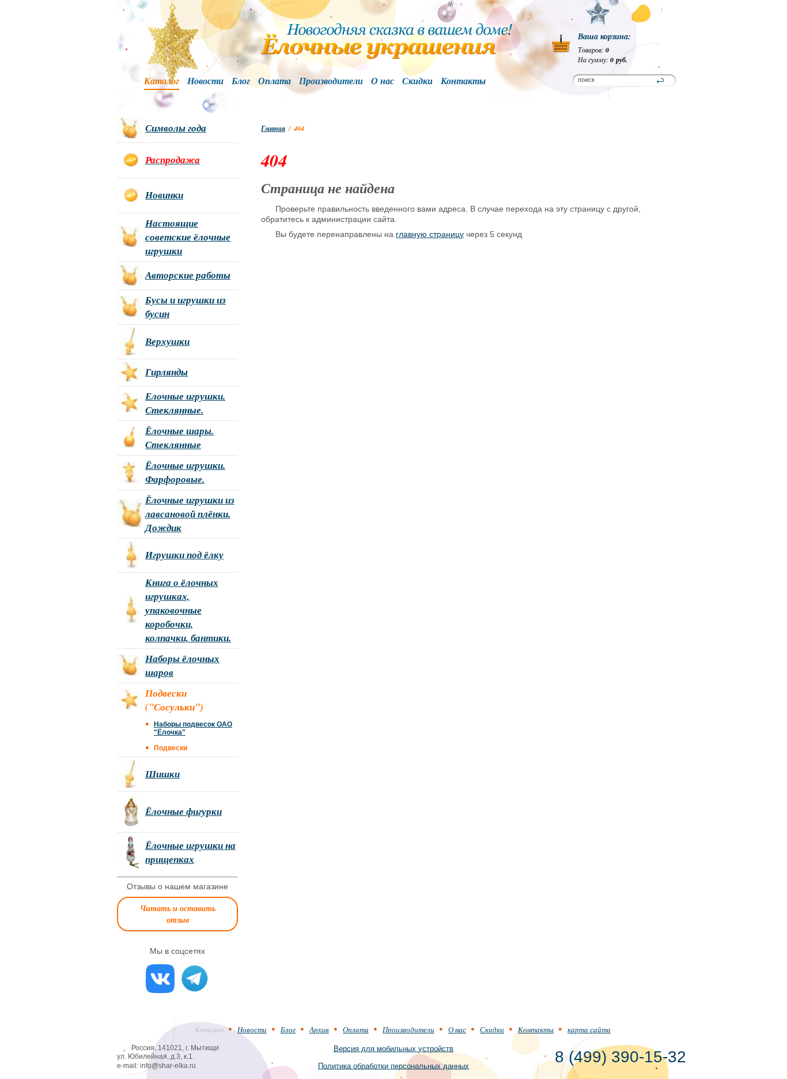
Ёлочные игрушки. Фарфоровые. (185, 472)
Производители (331, 81)
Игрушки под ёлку (184, 555)
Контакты (463, 81)
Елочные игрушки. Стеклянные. (185, 403)
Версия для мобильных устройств (393, 1048)
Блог (241, 81)
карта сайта (589, 1029)
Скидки (417, 81)
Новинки (164, 195)
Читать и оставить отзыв (177, 914)
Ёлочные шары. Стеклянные (179, 438)
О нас (382, 81)
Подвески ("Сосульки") (174, 700)
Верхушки (167, 341)
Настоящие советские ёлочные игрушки (187, 237)
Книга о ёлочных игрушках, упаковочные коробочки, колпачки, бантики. (188, 610)
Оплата (274, 81)
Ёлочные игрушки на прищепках (190, 852)
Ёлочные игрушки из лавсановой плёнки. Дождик (189, 514)
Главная (273, 128)
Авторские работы (187, 275)
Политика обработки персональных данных (393, 1065)
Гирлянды (166, 372)
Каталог (161, 81)
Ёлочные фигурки (183, 811)
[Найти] (660, 80)
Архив (319, 1029)
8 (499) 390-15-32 (620, 1057)
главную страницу (430, 234)
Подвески (170, 748)
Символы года (175, 128)
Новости (205, 81)
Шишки (162, 774)
